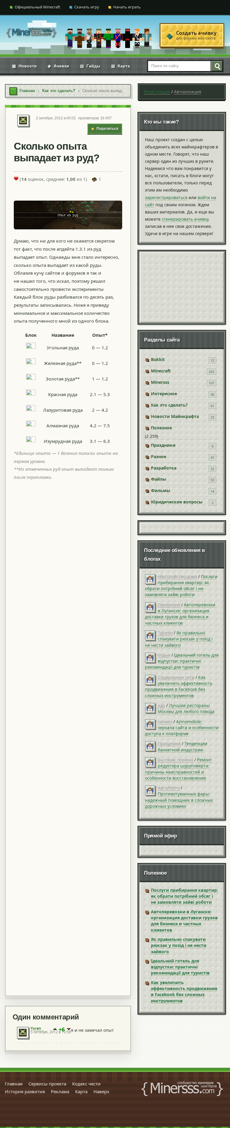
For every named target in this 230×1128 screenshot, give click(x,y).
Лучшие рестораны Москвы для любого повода (186, 708)
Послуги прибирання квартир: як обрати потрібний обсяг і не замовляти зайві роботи (181, 586)
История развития (25, 1091)
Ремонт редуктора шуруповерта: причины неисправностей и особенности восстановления (178, 769)
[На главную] (31, 35)
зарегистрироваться (166, 197)
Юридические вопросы (176, 502)
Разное (158, 456)
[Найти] (217, 66)
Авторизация (187, 91)
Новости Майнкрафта (175, 416)
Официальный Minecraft (37, 7)
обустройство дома (177, 576)
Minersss (160, 382)
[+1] (54, 1029)
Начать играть (127, 7)
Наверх (101, 1091)
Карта (120, 66)
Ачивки (58, 66)
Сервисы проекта (47, 1084)
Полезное (161, 428)
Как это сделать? (169, 405)
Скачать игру (86, 7)
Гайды (90, 66)
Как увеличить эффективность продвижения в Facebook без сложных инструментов (178, 686)
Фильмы (160, 490)
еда (161, 705)
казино (165, 721)
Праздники (163, 445)
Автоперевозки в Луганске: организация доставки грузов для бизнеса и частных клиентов (180, 614)
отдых (164, 655)
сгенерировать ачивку (185, 219)
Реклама (60, 1091)
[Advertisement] (68, 737)
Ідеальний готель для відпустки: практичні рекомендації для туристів (182, 661)
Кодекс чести (86, 1084)
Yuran (36, 1028)
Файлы (158, 479)
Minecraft (161, 371)
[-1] (68, 1029)
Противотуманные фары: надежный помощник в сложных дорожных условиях (179, 800)
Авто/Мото (169, 788)
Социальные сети (176, 677)
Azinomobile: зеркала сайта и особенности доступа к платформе (182, 728)
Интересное (164, 393)
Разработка (163, 468)
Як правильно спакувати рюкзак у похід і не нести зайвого (179, 639)
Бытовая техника (175, 759)
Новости (24, 66)
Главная (13, 1084)
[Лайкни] (16, 178)
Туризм (165, 633)
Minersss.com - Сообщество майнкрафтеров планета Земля (182, 1088)
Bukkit (158, 359)
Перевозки (169, 604)
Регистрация (157, 91)
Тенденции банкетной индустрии (182, 746)
